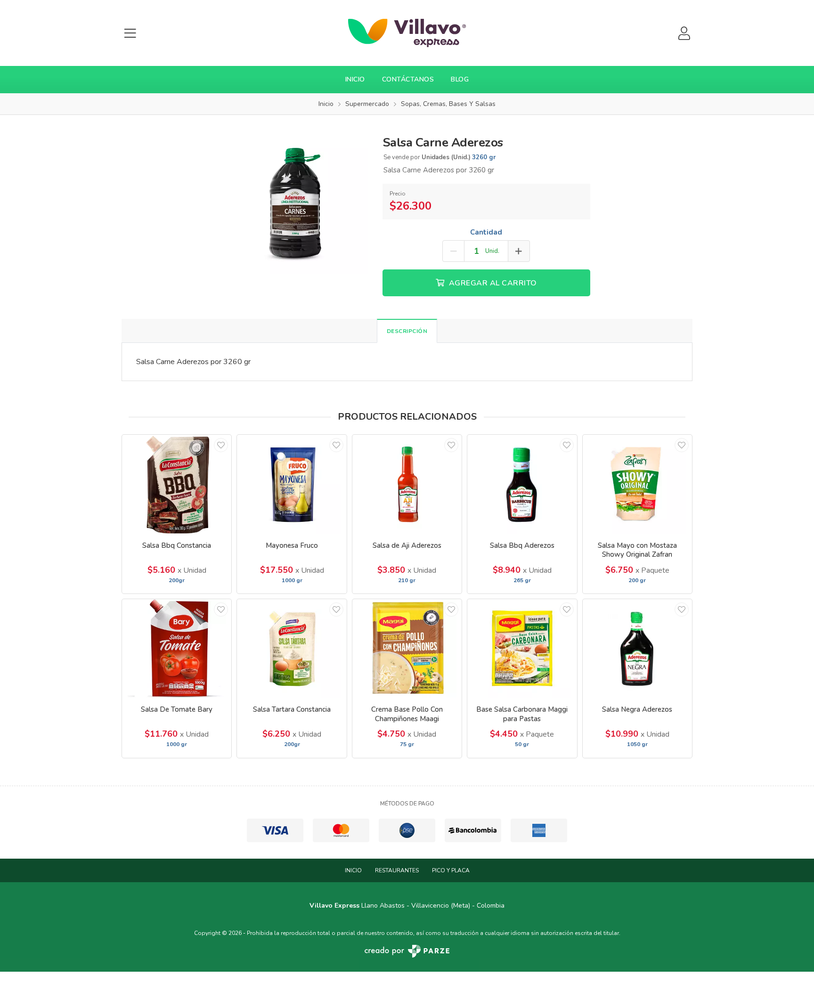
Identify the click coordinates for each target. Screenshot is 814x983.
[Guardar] (221, 445)
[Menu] (130, 33)
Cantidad (486, 232)
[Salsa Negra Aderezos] (637, 648)
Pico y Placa (451, 870)
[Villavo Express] (407, 33)
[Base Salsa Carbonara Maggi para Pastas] (522, 648)
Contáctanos (408, 79)
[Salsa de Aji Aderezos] (407, 484)
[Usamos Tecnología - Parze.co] (407, 951)
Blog (460, 79)
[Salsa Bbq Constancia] (176, 484)
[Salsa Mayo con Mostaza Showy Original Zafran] (637, 484)
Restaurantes (397, 870)
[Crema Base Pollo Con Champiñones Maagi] (407, 648)
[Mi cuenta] (684, 33)
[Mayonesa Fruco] (291, 484)
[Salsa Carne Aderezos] (296, 200)
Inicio (355, 79)
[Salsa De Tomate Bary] (176, 648)
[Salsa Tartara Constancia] (291, 648)
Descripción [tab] (407, 331)
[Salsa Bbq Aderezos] (522, 484)
